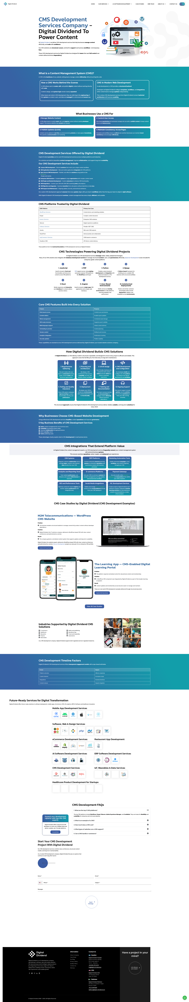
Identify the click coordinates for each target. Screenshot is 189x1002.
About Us (161, 4)
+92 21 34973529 (93, 987)
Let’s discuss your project (134, 968)
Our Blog (72, 959)
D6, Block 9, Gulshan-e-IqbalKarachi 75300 (96, 984)
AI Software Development (121, 4)
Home (93, 4)
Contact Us (173, 4)
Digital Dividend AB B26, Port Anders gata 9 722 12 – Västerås (95, 961)
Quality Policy (74, 963)
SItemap (72, 968)
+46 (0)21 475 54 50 (94, 965)
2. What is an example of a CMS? (84, 820)
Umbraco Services (44, 226)
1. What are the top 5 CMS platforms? (85, 810)
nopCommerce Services (46, 237)
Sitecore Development (59, 544)
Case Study (73, 957)
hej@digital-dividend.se (95, 967)
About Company (74, 955)
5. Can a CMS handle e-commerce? (85, 833)
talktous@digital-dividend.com (97, 990)
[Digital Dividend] (10, 4)
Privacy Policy (74, 961)
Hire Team (151, 4)
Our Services (102, 4)
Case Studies (140, 4)
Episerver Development (132, 258)
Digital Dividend (45, 42)
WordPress (43, 174)
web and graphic (100, 487)
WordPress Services (45, 212)
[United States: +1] (40, 883)
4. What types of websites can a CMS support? (89, 829)
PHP (76, 271)
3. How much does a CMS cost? (84, 825)
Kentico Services (44, 219)
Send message (90, 903)
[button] (111, 810)
